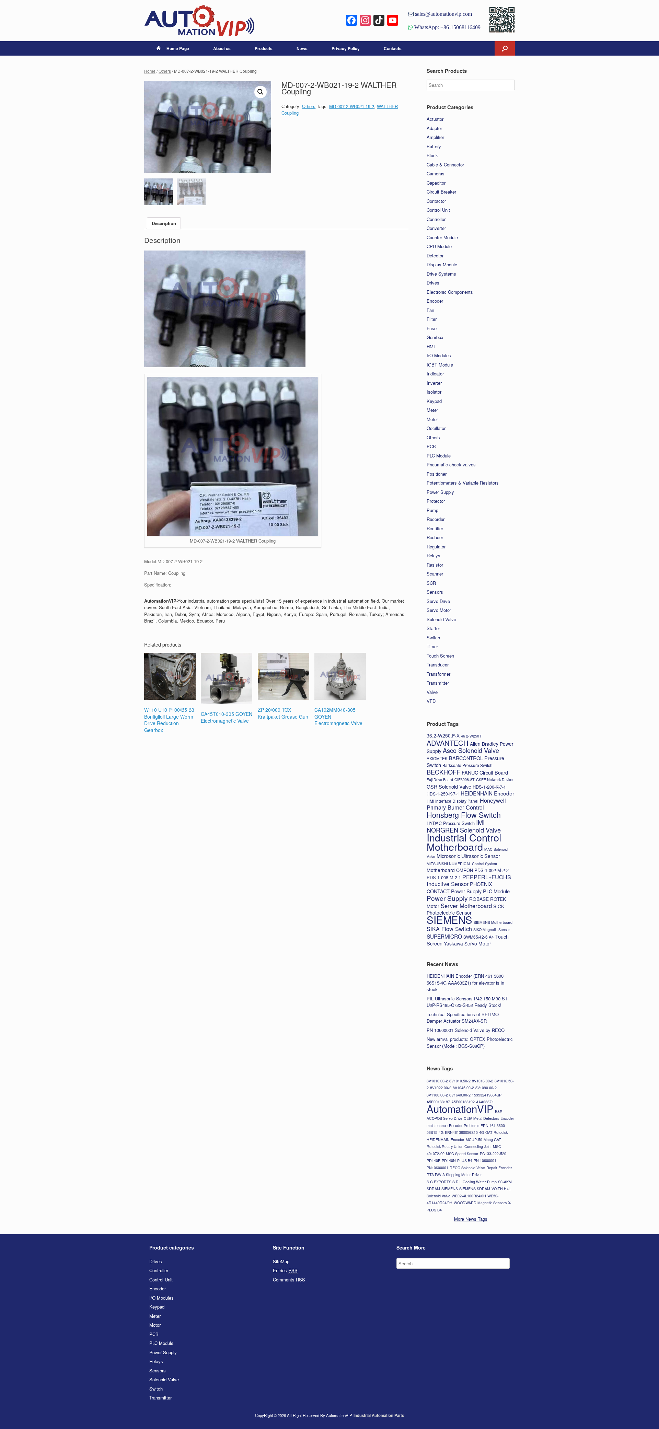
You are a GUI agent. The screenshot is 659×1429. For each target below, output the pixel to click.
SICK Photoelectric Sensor (465, 909)
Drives (433, 282)
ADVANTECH (448, 743)
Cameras (435, 173)
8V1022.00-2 (440, 1087)
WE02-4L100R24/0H (469, 1195)
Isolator (434, 391)
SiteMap (281, 1261)
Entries (285, 1270)
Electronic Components (450, 292)
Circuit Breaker (441, 191)
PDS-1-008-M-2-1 (444, 877)
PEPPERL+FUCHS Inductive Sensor (469, 880)
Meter (432, 410)
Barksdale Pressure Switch (467, 765)
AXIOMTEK (437, 758)
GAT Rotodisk (496, 1132)
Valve (432, 692)
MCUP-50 (474, 1139)
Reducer (435, 537)
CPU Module (439, 246)
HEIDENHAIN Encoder (487, 793)
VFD (431, 701)
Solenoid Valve (441, 619)
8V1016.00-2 (482, 1080)
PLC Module (439, 455)
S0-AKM (505, 1181)
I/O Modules (439, 355)
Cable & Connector (445, 164)
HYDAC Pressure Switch (451, 823)
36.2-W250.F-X (443, 735)
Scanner (435, 573)
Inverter (434, 383)
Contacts (393, 48)
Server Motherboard (466, 906)
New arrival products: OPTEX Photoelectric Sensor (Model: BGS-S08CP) (470, 1042)
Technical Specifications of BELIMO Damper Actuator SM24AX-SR (463, 1017)
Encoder (435, 301)
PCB (431, 446)
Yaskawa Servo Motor (467, 943)
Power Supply (440, 492)
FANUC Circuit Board (485, 772)
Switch (433, 637)
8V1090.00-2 (486, 1087)
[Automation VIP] (199, 20)
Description (164, 223)
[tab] (164, 223)
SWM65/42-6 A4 (478, 937)
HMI (431, 346)
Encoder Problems (464, 1125)
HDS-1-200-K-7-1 (489, 786)
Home (149, 71)
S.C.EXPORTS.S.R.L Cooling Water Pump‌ (462, 1181)
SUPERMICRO (444, 936)
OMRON (464, 870)
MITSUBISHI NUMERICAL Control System (462, 863)
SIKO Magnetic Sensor (491, 929)
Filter (432, 319)
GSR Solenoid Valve (449, 786)
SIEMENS (449, 919)
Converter (436, 228)
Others (165, 71)
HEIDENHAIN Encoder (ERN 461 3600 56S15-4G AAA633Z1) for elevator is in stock (465, 982)
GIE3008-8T (464, 779)
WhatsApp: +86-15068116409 (447, 27)
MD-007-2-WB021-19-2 (351, 106)
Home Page (177, 48)
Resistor (435, 564)
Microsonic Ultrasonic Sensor (468, 855)
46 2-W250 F (472, 736)
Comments (289, 1279)
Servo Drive (438, 601)
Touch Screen (440, 655)
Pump (432, 510)
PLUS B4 (464, 1160)
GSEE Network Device (494, 779)
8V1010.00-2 (437, 1080)
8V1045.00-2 (463, 1087)
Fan (430, 310)
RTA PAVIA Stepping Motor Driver (454, 1174)
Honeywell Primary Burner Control (466, 804)
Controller (436, 219)
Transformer (438, 674)
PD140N (449, 1160)
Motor (432, 419)
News (302, 48)
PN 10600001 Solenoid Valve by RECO (466, 1030)
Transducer (438, 664)
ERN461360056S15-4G (464, 1132)
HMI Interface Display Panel (452, 801)
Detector (435, 255)
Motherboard (441, 870)
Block (432, 155)
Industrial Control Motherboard (464, 841)
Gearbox (435, 337)
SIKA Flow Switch (449, 929)
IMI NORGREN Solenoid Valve (464, 826)
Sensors (435, 592)
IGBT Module (440, 364)
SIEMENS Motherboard (493, 922)
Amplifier (435, 137)
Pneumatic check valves (451, 464)
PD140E (433, 1160)
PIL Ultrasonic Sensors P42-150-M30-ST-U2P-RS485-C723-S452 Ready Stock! (468, 1002)
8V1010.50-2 (460, 1080)
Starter (433, 628)
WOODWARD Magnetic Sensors (480, 1202)
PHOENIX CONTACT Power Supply (459, 887)
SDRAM (433, 1188)
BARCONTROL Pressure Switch (465, 761)
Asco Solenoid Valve (471, 750)
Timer (432, 646)
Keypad (434, 401)
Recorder (435, 519)
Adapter (434, 128)
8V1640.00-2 (460, 1094)
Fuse (432, 328)
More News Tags (470, 1219)
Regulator (436, 546)
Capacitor (436, 182)
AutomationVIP (460, 1108)
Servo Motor (439, 610)
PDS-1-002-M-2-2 (491, 870)
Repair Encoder (499, 1167)
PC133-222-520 (493, 1153)
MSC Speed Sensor (462, 1153)
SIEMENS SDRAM (474, 1188)
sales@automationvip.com (443, 13)
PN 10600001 (485, 1160)
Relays (433, 555)
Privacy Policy (346, 48)
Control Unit (438, 210)
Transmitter (438, 682)
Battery (434, 146)
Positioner (437, 473)
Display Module (442, 264)
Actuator (435, 119)
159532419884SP (486, 1094)
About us (222, 48)
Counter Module (442, 237)
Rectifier (435, 528)
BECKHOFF (443, 771)
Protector (436, 501)
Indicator (435, 373)
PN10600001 (437, 1167)
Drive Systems (441, 273)
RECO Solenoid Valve (467, 1167)
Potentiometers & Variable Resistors (463, 482)
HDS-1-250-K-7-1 (443, 794)
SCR (431, 583)
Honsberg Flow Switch (464, 814)
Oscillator (436, 428)
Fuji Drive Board (440, 779)
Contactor (436, 201)
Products (264, 48)
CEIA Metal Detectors (481, 1118)
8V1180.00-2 (437, 1094)
